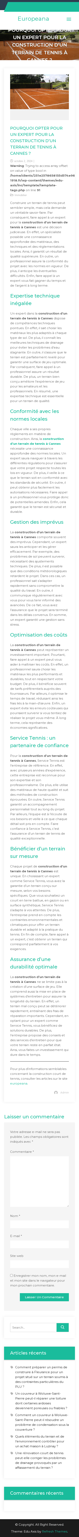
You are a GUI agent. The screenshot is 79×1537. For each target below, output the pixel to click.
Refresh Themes (54, 1531)
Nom (15, 1216)
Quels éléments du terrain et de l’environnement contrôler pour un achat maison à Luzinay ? (39, 1441)
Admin (64, 1092)
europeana (18, 1083)
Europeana (33, 18)
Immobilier (21, 195)
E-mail (16, 1236)
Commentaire (22, 1152)
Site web (16, 1256)
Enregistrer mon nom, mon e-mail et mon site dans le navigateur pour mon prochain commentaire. (38, 1280)
